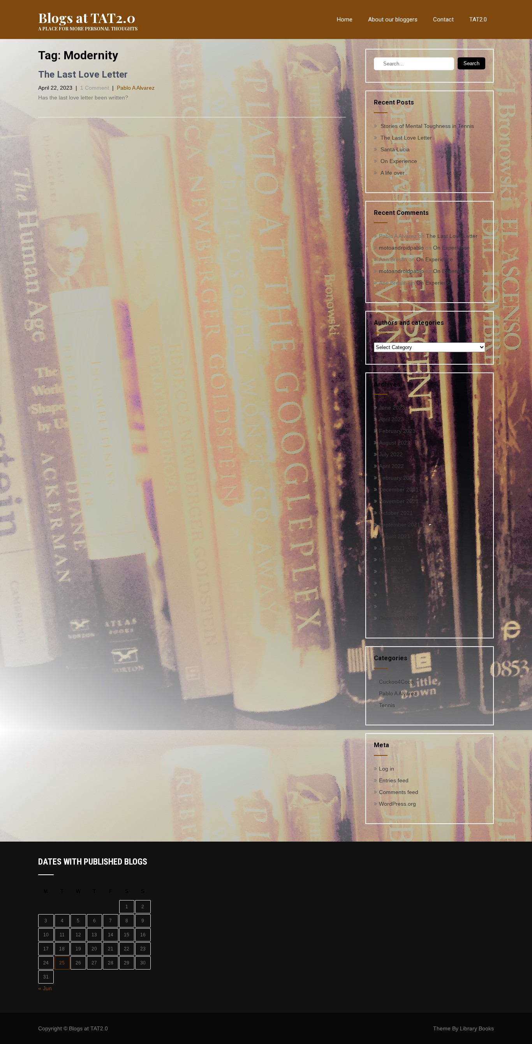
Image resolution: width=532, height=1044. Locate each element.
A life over (393, 173)
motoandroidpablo (401, 248)
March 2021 (394, 583)
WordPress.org (397, 804)
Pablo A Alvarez (136, 88)
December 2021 (399, 489)
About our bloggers (392, 19)
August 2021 (394, 536)
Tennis (387, 705)
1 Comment (94, 88)
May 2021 (391, 560)
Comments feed (398, 792)
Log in (386, 769)
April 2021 (391, 571)
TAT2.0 (478, 19)
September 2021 (399, 524)
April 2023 (391, 419)
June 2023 (392, 407)
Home (344, 19)
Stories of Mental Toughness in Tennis (427, 126)
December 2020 (399, 618)
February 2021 (397, 595)
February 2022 (397, 478)
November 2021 (399, 501)
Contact (443, 19)
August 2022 (394, 443)
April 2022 (391, 466)
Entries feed (394, 780)
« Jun (45, 988)
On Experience (399, 161)
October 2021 (396, 513)
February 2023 (397, 431)
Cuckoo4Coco (396, 682)
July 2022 (391, 454)
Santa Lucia (395, 149)
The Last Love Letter (83, 74)
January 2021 (396, 606)
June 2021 (392, 548)
